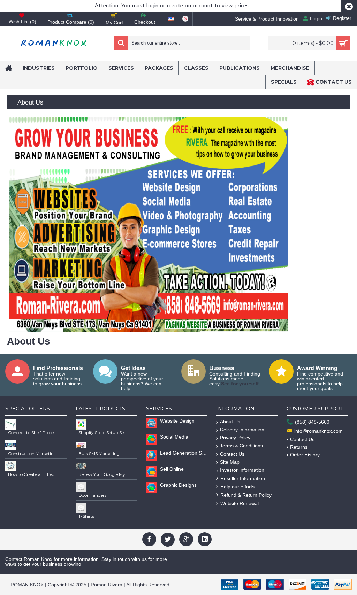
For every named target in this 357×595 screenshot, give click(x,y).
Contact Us (232, 454)
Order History (305, 454)
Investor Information (242, 470)
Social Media (174, 437)
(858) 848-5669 (312, 422)
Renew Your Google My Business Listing (103, 474)
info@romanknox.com (318, 431)
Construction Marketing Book (33, 453)
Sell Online (172, 469)
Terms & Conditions (241, 445)
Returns (298, 447)
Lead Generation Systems (184, 453)
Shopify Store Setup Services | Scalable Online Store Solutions (103, 432)
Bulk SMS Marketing (99, 453)
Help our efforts (237, 486)
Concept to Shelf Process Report (33, 432)
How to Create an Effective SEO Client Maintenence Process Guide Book (33, 474)
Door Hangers (92, 495)
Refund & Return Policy (246, 495)
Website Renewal (239, 503)
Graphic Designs (178, 485)
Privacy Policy (235, 437)
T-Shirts (86, 516)
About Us (230, 421)
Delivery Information (242, 429)
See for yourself (240, 383)
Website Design (177, 421)
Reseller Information (242, 478)
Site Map (230, 462)
